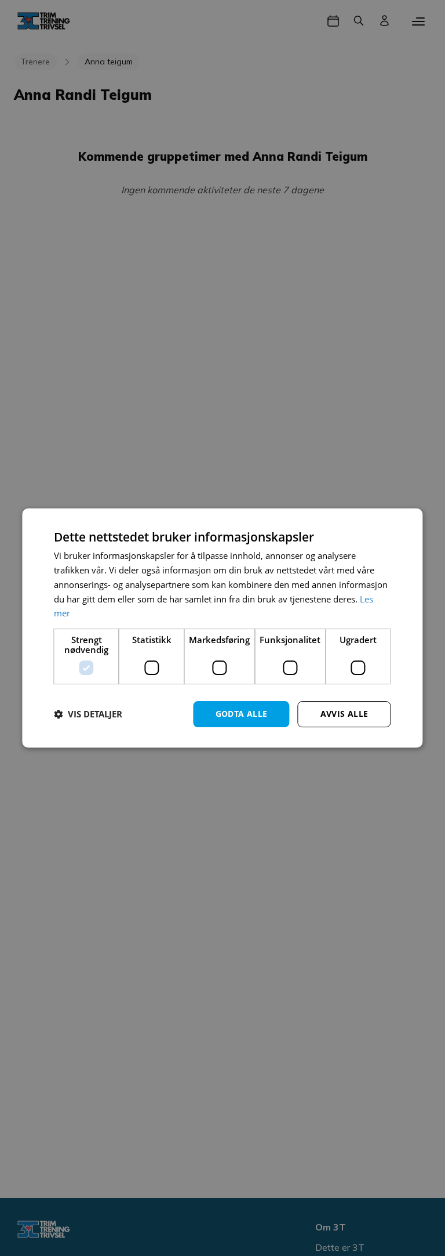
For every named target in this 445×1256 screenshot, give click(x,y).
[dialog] (222, 628)
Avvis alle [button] (344, 713)
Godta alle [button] (242, 713)
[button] (88, 714)
